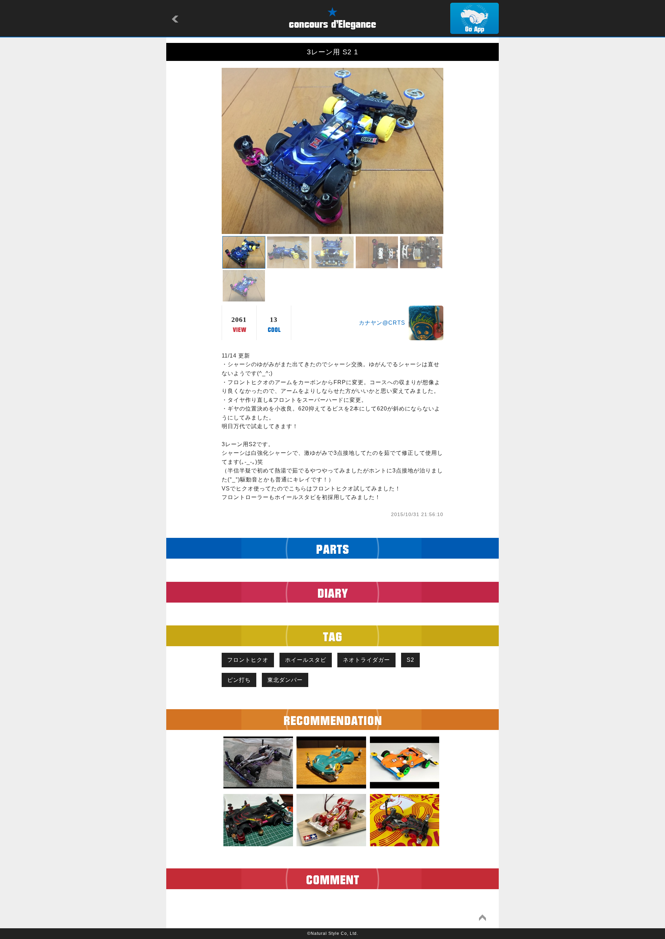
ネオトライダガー (366, 660)
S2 (410, 660)
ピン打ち (239, 680)
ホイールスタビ (305, 660)
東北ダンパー (285, 680)
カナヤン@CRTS (382, 323)
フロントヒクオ (247, 660)
